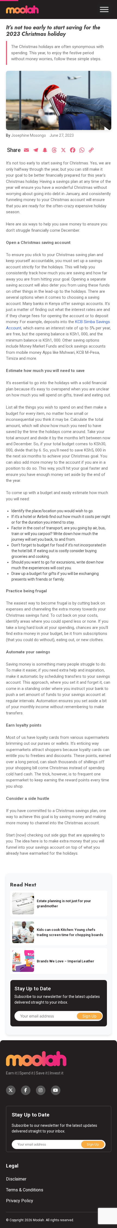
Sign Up (89, 1016)
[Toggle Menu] (104, 9)
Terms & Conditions (24, 1189)
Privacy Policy (19, 1200)
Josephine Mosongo (28, 135)
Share (14, 150)
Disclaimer (16, 1179)
